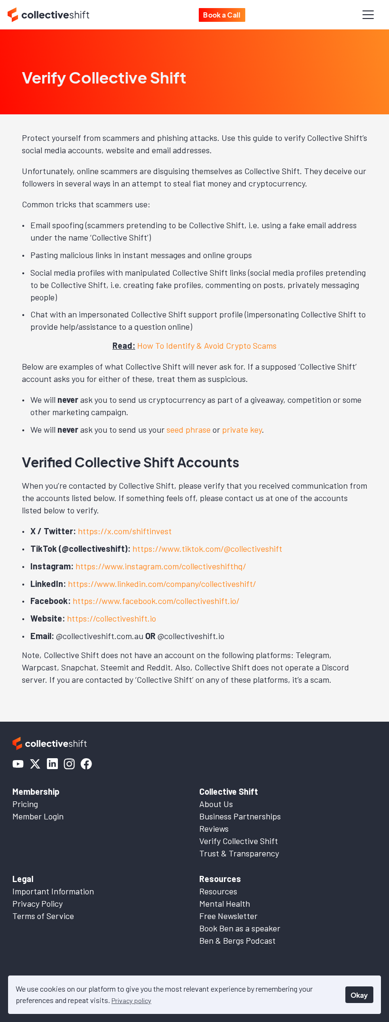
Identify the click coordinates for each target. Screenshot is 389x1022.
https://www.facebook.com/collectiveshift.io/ (156, 600)
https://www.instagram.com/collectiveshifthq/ (160, 566)
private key (242, 429)
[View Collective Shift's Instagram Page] (69, 764)
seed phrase (189, 429)
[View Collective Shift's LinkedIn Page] (52, 764)
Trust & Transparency (239, 853)
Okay (359, 995)
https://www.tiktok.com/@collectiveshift (207, 548)
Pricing (25, 804)
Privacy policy (131, 1000)
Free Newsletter (228, 916)
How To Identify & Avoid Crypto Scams (207, 345)
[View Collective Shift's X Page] (35, 764)
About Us (216, 804)
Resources (218, 891)
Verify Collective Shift (238, 841)
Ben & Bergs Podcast (237, 940)
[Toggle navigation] (368, 14)
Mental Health (224, 903)
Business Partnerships (240, 816)
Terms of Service (43, 916)
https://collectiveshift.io (111, 618)
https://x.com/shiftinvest (125, 531)
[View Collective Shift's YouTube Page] (18, 764)
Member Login (38, 816)
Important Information (53, 891)
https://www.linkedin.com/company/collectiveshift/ (162, 583)
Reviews (214, 828)
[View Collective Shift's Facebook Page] (86, 764)
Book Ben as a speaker (239, 928)
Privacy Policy (37, 903)
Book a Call (222, 14)
